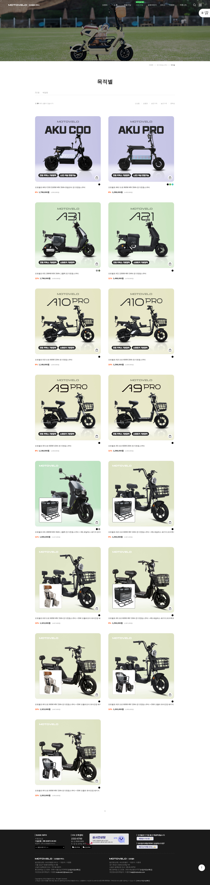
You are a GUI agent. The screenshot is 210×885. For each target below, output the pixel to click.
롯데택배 (77, 847)
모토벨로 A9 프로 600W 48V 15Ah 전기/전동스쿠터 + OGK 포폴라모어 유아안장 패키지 (67, 704)
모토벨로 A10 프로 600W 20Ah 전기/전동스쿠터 (127, 360)
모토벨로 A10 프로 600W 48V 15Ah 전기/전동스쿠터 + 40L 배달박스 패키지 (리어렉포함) (140, 532)
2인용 (37, 92)
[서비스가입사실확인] (143, 881)
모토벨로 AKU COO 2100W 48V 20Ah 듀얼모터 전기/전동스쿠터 (60, 187)
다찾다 (204, 13)
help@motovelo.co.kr (137, 872)
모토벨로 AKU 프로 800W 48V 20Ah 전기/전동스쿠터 (129, 187)
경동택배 (88, 847)
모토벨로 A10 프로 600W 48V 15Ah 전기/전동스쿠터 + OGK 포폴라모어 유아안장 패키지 (67, 618)
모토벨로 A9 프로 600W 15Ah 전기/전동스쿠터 (53, 446)
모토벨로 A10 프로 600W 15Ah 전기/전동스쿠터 (53, 360)
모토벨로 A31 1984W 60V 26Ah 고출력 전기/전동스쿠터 (57, 273)
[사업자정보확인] (74, 870)
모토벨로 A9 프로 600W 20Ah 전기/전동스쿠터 (126, 446)
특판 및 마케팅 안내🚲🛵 (147, 847)
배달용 (45, 92)
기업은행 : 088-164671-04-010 (45, 841)
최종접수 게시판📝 (145, 838)
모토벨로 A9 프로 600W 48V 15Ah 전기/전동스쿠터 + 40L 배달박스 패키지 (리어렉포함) (140, 618)
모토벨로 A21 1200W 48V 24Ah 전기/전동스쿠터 (127, 273)
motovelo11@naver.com (64, 872)
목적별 (173, 65)
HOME (151, 65)
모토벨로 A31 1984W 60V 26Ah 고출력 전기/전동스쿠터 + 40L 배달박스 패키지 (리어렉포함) (67, 532)
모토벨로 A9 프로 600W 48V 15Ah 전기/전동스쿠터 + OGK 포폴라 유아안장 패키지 (67, 791)
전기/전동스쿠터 (162, 65)
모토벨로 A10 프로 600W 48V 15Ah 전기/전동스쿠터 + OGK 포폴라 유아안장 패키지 (140, 704)
